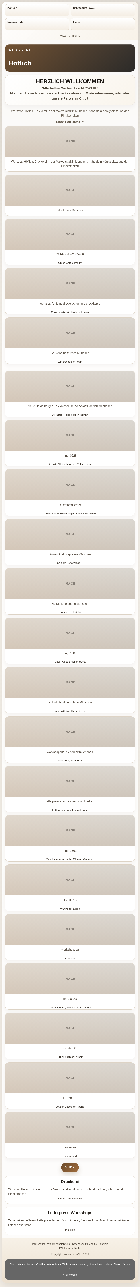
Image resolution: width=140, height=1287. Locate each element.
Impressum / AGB (84, 7)
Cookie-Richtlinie (98, 1243)
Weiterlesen (70, 1274)
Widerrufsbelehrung (58, 1243)
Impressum (38, 1243)
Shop (70, 1167)
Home (76, 21)
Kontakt (12, 7)
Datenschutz (15, 21)
